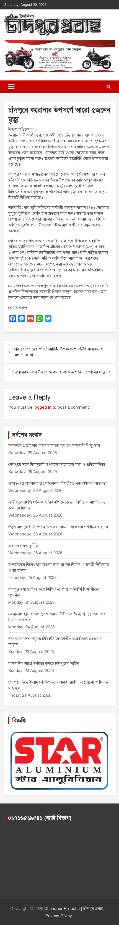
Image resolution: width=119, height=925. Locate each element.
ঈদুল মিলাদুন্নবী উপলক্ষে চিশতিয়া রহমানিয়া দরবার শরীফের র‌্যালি (58, 526)
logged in (42, 407)
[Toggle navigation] (11, 86)
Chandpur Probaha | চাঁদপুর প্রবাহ (73, 908)
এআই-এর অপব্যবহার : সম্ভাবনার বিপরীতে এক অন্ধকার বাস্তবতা (57, 483)
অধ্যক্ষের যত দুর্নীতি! (23, 545)
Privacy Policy (58, 915)
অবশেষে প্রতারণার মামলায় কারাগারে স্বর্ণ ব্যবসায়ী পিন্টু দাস (54, 445)
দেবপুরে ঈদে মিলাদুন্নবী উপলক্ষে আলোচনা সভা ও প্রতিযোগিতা (56, 464)
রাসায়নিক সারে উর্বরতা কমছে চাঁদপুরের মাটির (44, 663)
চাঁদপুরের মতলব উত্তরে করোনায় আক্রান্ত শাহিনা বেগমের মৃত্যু (58, 372)
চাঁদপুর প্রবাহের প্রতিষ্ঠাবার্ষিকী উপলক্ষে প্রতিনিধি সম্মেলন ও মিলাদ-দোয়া (58, 352)
